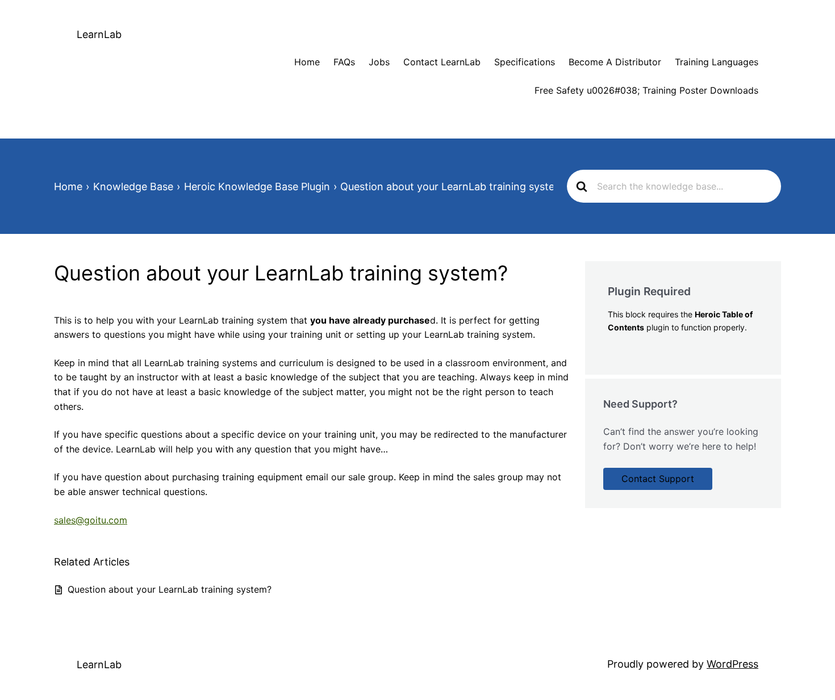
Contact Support (657, 478)
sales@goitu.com (90, 520)
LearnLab (99, 34)
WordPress (732, 664)
